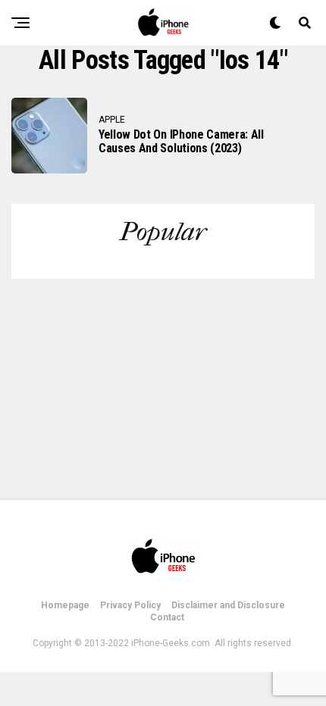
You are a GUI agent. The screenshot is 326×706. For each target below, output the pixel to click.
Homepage (65, 605)
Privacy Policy (130, 605)
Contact (167, 617)
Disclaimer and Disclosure (228, 605)
